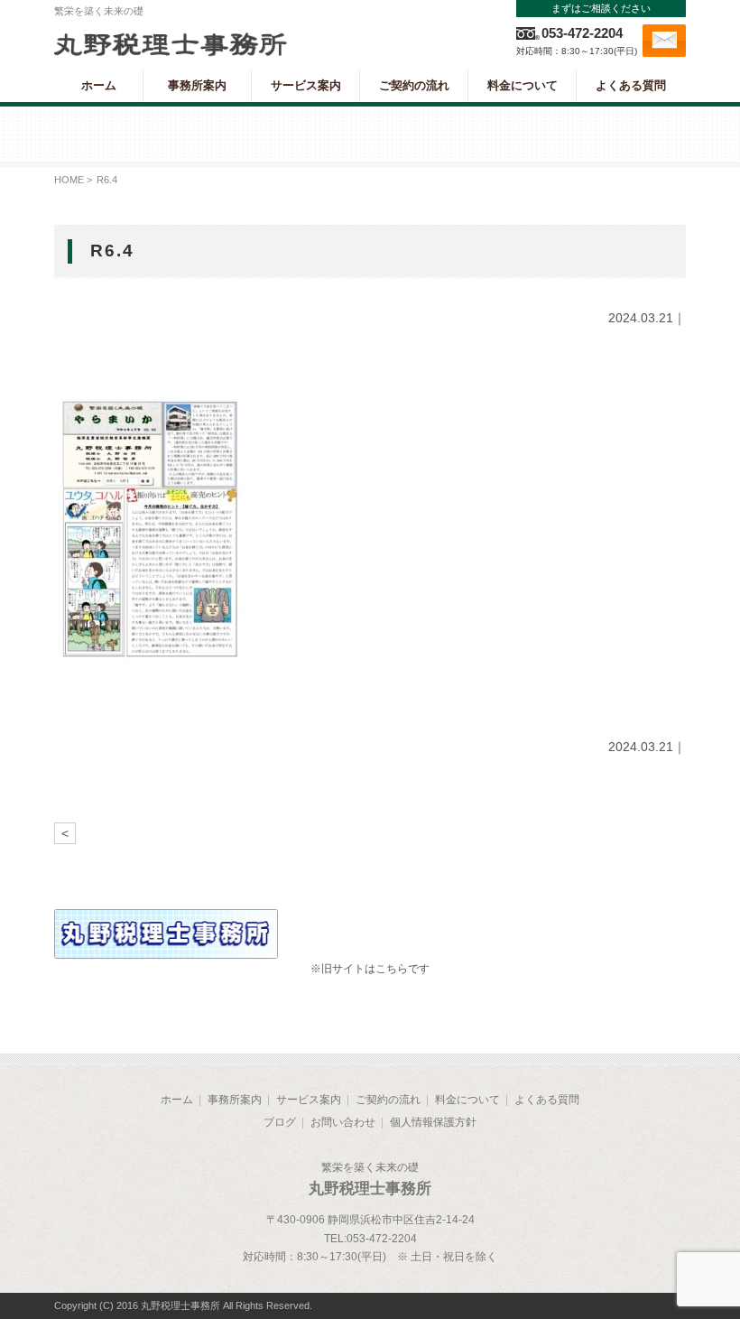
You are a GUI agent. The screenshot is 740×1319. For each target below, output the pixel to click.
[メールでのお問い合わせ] (664, 40)
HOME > (73, 179)
